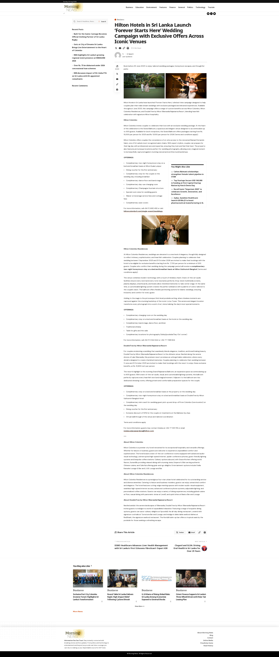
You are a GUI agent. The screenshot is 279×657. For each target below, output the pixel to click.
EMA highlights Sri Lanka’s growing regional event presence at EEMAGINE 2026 (88, 58)
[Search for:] (87, 21)
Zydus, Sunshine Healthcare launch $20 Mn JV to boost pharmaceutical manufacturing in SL (187, 200)
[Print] (127, 48)
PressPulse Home (206, 643)
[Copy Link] (123, 48)
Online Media (208, 640)
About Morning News (205, 633)
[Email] (120, 48)
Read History (208, 646)
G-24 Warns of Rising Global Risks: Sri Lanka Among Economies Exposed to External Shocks (156, 597)
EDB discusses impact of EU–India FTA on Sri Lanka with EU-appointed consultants (89, 76)
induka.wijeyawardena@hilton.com (139, 431)
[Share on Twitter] (116, 48)
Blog (211, 635)
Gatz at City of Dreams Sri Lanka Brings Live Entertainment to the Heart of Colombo (89, 47)
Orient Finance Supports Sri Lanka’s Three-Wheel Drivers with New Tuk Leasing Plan (191, 597)
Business (120, 19)
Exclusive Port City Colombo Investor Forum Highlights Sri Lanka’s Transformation (86, 597)
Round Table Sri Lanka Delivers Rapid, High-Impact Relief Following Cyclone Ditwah (120, 597)
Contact (210, 638)
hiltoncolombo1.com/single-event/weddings (143, 211)
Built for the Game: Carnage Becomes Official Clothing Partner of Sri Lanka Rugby (89, 37)
